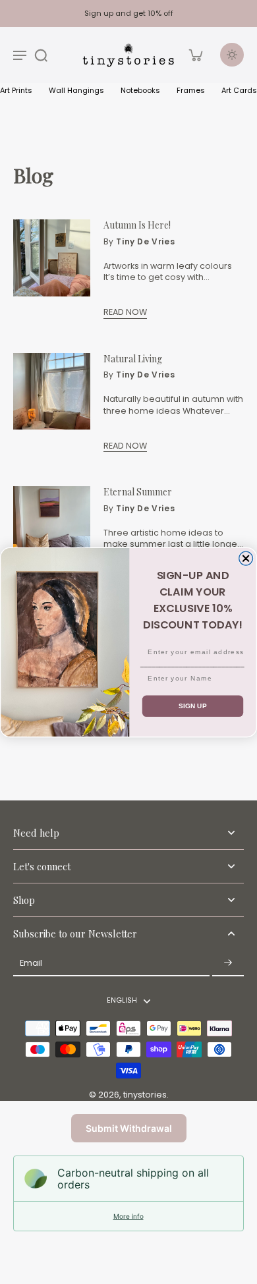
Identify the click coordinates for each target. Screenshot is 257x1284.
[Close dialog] (246, 558)
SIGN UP (193, 706)
